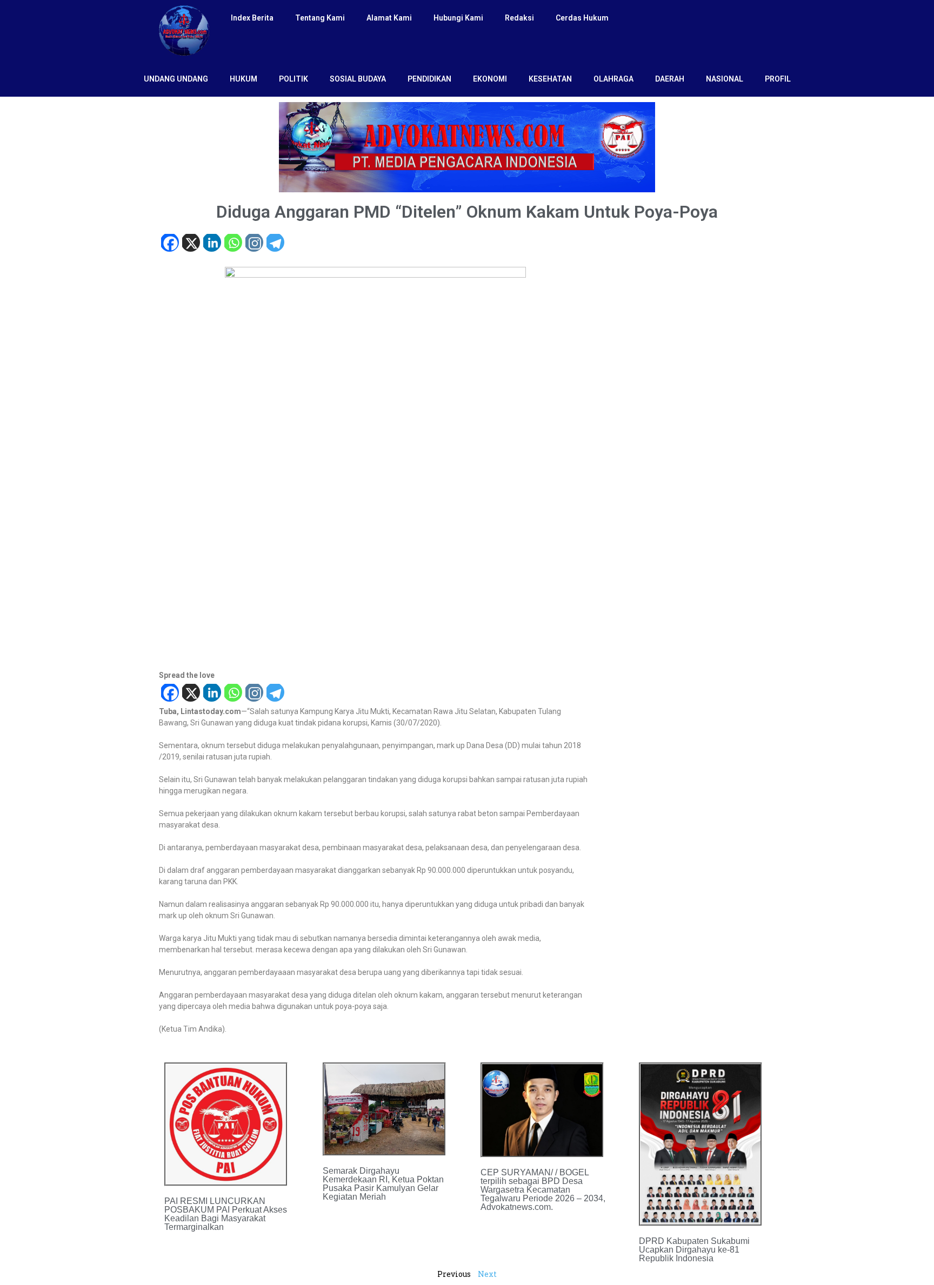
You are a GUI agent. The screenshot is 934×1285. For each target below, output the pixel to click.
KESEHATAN (550, 79)
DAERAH (669, 79)
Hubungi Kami (458, 18)
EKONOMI (490, 79)
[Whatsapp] (232, 244)
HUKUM (243, 79)
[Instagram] (253, 244)
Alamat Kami (389, 18)
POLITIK (293, 79)
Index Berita (252, 18)
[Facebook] (169, 244)
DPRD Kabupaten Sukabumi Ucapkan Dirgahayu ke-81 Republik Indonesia (694, 1249)
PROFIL (778, 79)
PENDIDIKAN (429, 79)
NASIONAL (724, 79)
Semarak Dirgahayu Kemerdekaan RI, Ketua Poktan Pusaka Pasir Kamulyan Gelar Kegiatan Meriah (383, 1183)
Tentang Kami (320, 18)
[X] (190, 244)
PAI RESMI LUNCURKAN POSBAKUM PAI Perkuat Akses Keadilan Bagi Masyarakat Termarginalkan (225, 1214)
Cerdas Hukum (582, 18)
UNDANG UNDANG (176, 79)
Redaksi (519, 18)
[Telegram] (274, 244)
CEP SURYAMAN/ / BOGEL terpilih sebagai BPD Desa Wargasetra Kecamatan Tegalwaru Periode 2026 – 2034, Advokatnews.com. (543, 1190)
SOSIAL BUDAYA (358, 79)
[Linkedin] (211, 244)
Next (487, 1274)
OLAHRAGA (613, 79)
